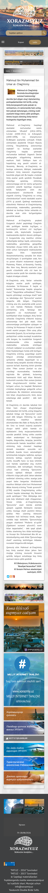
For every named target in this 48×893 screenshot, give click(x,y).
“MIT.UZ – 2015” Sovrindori (24, 873)
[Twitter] (8, 576)
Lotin (35, 42)
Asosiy (8, 71)
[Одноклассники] (11, 576)
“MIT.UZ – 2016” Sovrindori (24, 870)
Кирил (21, 42)
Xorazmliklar (17, 71)
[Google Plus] (14, 576)
